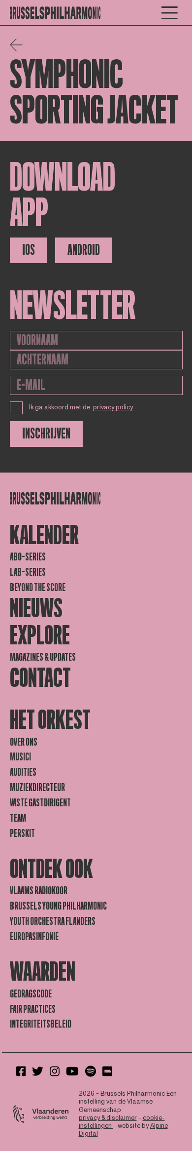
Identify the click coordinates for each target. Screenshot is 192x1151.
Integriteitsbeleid (40, 1024)
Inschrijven (46, 433)
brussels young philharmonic (58, 906)
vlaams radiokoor (38, 891)
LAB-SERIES (28, 572)
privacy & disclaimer (108, 1117)
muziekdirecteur (37, 788)
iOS (28, 250)
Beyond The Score (37, 588)
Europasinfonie (34, 937)
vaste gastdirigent (40, 803)
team (18, 818)
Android (83, 250)
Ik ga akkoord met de (81, 407)
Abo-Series (28, 557)
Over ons (23, 742)
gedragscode (31, 994)
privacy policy (113, 407)
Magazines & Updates (43, 657)
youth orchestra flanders (53, 921)
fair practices (33, 1009)
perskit (22, 833)
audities (23, 772)
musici (20, 757)
